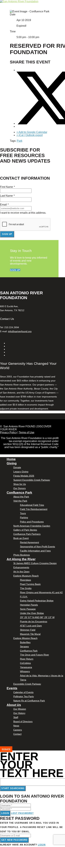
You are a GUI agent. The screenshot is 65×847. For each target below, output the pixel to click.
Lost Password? (22, 813)
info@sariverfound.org (20, 331)
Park (19, 140)
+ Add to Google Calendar (31, 132)
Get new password (14, 840)
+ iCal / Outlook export (29, 135)
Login (5, 813)
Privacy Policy (8, 432)
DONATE (6, 749)
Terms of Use (26, 432)
